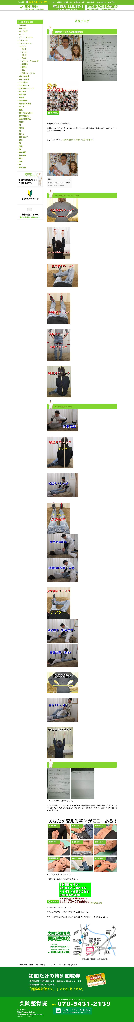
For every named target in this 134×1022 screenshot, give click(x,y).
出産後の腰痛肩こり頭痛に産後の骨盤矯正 (78, 140)
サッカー (25, 52)
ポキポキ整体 (24, 79)
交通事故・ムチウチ (26, 88)
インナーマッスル (26, 37)
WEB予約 (111, 2)
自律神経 (22, 152)
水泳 (23, 70)
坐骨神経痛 (23, 100)
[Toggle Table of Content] (67, 179)
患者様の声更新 (25, 104)
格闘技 (24, 67)
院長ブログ (82, 21)
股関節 (21, 128)
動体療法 (22, 94)
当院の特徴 (90, 2)
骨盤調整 (22, 167)
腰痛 (21, 146)
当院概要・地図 (79, 2)
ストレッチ (23, 40)
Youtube (22, 25)
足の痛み (22, 155)
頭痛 (21, 161)
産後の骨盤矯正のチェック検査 (60, 183)
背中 (21, 140)
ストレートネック (26, 43)
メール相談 (23, 82)
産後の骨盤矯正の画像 (57, 185)
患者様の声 (68, 2)
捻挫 (21, 110)
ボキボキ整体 (24, 76)
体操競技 (25, 64)
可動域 (21, 97)
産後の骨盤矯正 (25, 119)
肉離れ (21, 122)
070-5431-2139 (96, 903)
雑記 (21, 158)
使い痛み (22, 91)
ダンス (24, 55)
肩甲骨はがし (24, 137)
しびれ (21, 34)
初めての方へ (101, 2)
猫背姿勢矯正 (24, 116)
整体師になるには (26, 113)
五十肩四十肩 (24, 85)
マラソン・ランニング (30, 61)
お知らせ (22, 28)
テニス (24, 58)
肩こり (21, 134)
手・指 (21, 107)
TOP (53, 2)
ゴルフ (24, 49)
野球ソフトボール (28, 73)
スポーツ (22, 46)
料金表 (59, 2)
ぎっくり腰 (23, 31)
